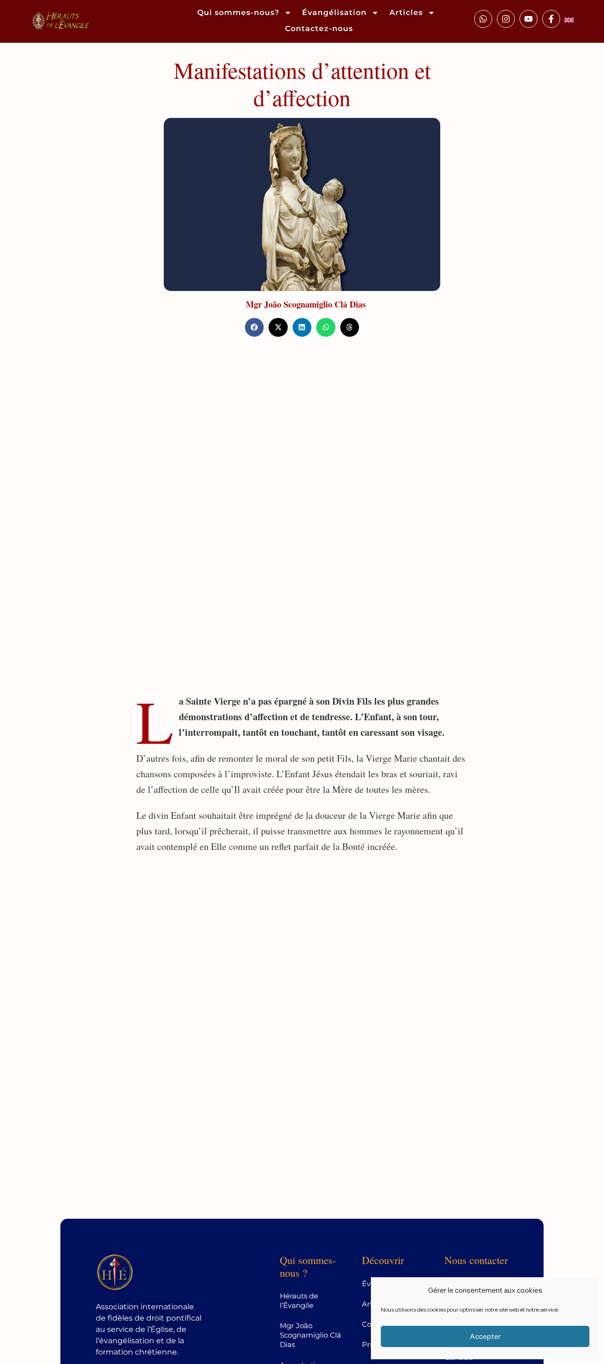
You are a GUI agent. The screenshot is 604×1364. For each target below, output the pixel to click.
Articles (406, 12)
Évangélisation (334, 12)
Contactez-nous (319, 28)
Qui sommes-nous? (238, 12)
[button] (254, 327)
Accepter (485, 1336)
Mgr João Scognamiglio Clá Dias (306, 304)
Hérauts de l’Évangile (299, 1300)
